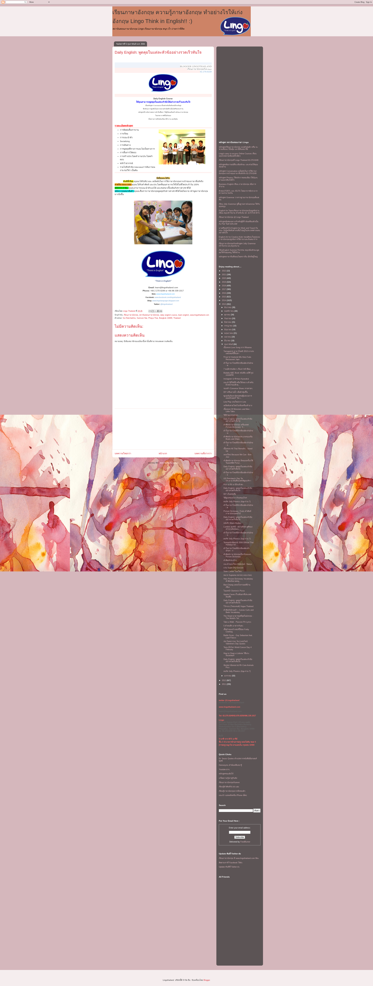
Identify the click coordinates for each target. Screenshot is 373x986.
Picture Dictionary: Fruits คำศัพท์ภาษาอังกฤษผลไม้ (237, 512)
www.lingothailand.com (165, 294)
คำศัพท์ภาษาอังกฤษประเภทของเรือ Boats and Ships (238, 438)
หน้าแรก (163, 453)
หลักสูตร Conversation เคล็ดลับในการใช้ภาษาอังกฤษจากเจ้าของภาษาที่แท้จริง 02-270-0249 (238, 172)
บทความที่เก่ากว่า (203, 453)
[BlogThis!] (152, 311)
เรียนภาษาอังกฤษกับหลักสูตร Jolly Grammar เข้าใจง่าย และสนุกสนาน (237, 244)
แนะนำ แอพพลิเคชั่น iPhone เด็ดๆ (233, 795)
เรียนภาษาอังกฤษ (131, 315)
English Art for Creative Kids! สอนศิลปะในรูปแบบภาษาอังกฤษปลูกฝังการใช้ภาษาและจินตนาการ (239, 238)
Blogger (207, 980)
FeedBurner (245, 842)
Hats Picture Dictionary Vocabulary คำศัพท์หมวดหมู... (238, 580)
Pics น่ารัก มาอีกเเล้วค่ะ (233, 484)
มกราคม (228, 676)
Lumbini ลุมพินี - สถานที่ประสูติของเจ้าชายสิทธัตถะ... (238, 528)
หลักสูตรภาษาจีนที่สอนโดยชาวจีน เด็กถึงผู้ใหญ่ (238, 257)
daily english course (168, 315)
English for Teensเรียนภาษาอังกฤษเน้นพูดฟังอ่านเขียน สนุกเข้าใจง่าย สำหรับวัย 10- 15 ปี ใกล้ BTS (239, 211)
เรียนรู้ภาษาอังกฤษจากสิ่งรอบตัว (232, 791)
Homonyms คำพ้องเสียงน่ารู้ (230, 765)
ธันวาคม (228, 307)
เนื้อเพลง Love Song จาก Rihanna (237, 347)
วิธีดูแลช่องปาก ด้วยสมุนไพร (235, 498)
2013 (224, 304)
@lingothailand (166, 304)
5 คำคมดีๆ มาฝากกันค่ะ (233, 626)
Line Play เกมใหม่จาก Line (235, 402)
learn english (183, 315)
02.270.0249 (206, 71)
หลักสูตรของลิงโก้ (226, 774)
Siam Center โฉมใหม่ (233, 571)
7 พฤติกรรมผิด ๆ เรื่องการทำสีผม (237, 369)
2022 (224, 271)
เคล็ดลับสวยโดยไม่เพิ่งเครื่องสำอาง (238, 405)
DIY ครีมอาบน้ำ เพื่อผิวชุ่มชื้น (236, 392)
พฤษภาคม (229, 333)
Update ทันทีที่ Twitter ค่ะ (229, 867)
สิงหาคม (228, 322)
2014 (224, 300)
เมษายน (228, 337)
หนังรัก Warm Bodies (232, 523)
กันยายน (228, 318)
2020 (224, 278)
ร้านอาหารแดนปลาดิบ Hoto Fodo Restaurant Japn (237, 358)
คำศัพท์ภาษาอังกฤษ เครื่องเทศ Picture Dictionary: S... (236, 426)
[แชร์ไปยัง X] (155, 311)
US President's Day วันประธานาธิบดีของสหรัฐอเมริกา (237, 479)
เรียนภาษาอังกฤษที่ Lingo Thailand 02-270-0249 (238, 160)
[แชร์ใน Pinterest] (161, 311)
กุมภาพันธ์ (228, 344)
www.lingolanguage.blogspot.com (165, 301)
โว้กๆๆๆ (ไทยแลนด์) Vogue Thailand (238, 606)
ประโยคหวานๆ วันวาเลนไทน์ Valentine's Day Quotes (236, 642)
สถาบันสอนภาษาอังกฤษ (149, 315)
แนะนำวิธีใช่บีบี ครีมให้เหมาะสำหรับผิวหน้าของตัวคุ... (238, 383)
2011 (224, 684)
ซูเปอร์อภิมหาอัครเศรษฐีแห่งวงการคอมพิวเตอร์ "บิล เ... (238, 397)
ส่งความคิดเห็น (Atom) (169, 463)
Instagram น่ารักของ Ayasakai (236, 379)
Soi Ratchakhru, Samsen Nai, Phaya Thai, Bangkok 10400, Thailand (152, 318)
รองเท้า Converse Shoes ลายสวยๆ (238, 388)
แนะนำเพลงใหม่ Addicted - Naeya (238, 564)
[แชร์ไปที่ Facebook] (158, 311)
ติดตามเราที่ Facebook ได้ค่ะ (231, 863)
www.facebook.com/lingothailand (168, 297)
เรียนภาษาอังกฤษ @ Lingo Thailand (234, 217)
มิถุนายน (228, 329)
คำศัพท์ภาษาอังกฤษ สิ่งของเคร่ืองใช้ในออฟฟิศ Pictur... (238, 461)
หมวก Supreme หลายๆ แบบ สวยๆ (238, 575)
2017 (224, 289)
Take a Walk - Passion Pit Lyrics (237, 622)
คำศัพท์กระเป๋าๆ (230, 560)
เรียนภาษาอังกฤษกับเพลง (229, 782)
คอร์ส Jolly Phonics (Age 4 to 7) (237, 501)
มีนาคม (227, 341)
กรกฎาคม (228, 326)
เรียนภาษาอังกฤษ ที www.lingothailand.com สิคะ (239, 858)
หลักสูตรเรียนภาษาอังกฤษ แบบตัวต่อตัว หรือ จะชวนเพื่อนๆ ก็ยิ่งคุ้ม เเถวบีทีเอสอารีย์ (238, 148)
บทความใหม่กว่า (123, 453)
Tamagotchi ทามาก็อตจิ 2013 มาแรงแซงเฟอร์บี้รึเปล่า (239, 352)
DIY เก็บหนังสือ (230, 494)
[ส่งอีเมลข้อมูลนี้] (149, 311)
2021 (224, 274)
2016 (224, 293)
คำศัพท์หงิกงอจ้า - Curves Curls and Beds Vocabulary (239, 611)
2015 (224, 297)
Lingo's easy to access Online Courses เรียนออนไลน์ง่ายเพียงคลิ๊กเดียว (237, 154)
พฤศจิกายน (229, 311)
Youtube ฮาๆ (224, 769)
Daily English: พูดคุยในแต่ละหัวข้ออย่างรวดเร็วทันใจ (158, 52)
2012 (224, 680)
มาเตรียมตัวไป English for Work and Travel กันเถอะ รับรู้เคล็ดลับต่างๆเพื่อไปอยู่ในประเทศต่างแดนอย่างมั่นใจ (239, 230)
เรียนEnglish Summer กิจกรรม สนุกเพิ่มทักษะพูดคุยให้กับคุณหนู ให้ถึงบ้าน (239, 251)
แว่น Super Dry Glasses (234, 568)
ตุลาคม (227, 315)
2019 (224, 282)
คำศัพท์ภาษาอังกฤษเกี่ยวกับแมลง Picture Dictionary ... (237, 555)
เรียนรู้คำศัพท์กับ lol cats (229, 787)
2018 (224, 286)
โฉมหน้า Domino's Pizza (234, 591)
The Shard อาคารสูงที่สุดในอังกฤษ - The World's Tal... (238, 617)
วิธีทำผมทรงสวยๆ (231, 415)
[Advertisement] (163, 429)
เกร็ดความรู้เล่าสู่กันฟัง (228, 778)
